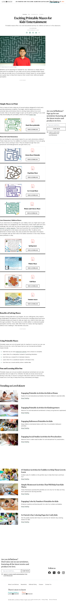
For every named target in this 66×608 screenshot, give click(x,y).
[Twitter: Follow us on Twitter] (54, 572)
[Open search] (60, 1)
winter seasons (11, 228)
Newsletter (24, 584)
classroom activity (21, 351)
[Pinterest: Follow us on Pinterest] (58, 572)
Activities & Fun (34, 14)
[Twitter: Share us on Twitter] (29, 33)
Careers (41, 584)
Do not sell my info (36, 599)
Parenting (25, 14)
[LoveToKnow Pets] (27, 592)
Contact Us (48, 584)
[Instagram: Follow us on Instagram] (63, 572)
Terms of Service (53, 599)
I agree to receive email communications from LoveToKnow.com (54, 133)
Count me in (56, 128)
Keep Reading (25, 398)
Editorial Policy (33, 584)
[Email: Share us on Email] (36, 33)
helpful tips (32, 114)
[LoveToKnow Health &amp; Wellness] (13, 592)
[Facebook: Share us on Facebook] (26, 33)
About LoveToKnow (13, 584)
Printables (41, 14)
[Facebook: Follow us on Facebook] (49, 572)
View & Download (33, 129)
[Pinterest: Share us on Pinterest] (33, 33)
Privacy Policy (45, 599)
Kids (29, 14)
